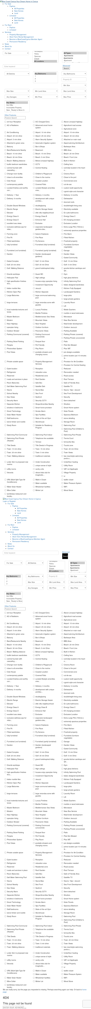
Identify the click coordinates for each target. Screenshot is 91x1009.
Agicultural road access (72, 125)
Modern (10, 320)
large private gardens (72, 299)
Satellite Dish (40, 386)
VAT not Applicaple (71, 469)
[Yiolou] (45, 54)
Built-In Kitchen (69, 160)
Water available (41, 483)
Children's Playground (43, 173)
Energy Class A (12, 216)
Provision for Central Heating (74, 365)
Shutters (67, 404)
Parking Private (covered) (73, 334)
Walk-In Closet (40, 479)
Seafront (38, 397)
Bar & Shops (40, 146)
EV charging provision (72, 220)
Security (67, 397)
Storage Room (69, 422)
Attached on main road (72, 139)
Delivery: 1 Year (13, 195)
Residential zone (41, 375)
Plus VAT (67, 348)
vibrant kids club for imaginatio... (42, 473)
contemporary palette (15, 184)
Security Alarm (12, 400)
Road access (69, 375)
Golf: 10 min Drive (42, 261)
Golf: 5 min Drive (70, 264)
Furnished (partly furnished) (45, 250)
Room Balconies (13, 383)
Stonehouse (39, 422)
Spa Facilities (40, 414)
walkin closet (68, 479)
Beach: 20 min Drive (71, 153)
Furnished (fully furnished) (45, 244)
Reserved (10, 375)
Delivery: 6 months (71, 195)
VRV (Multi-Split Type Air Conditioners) (16, 480)
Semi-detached (69, 400)
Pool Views (11, 352)
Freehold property (70, 241)
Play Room (39, 348)
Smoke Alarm (40, 411)
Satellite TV (68, 386)
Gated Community (70, 257)
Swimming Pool (69, 425)
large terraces (12, 302)
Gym (65, 274)
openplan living (12, 327)
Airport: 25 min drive (43, 136)
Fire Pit (9, 237)
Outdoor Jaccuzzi (70, 327)
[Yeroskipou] (45, 51)
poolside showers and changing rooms (43, 353)
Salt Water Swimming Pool (17, 386)
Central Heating (41, 168)
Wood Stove (68, 490)
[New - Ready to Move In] (17, 110)
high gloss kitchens (71, 277)
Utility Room (68, 465)
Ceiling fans (68, 164)
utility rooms (11, 469)
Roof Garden (40, 379)
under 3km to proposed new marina (17, 463)
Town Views (68, 452)
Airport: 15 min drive (71, 132)
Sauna (9, 390)
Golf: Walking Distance (15, 268)
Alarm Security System (43, 139)
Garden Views (69, 254)
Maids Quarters (69, 309)
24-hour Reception (14, 121)
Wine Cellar (11, 490)
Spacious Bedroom (71, 414)
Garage (67, 250)
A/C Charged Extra (42, 121)
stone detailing (69, 418)
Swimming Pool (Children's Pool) (74, 430)
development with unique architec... (44, 199)
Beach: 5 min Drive (42, 157)
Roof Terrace (69, 379)
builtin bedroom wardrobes (17, 164)
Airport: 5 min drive (14, 139)
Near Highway (12, 323)
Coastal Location (41, 181)
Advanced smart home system (43, 126)
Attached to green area (15, 143)
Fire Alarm (68, 234)
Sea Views (11, 397)
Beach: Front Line (70, 157)
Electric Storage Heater (44, 209)
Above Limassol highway (73, 121)
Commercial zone (70, 181)
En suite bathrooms (71, 212)
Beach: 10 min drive (14, 153)
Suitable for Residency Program (43, 426)
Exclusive (38, 223)
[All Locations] (45, 61)
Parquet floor (40, 341)
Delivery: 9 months (14, 198)
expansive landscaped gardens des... (43, 228)
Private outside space (15, 361)
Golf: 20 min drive (13, 264)
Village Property (70, 472)
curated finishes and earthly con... (17, 189)
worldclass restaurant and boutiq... (16, 495)
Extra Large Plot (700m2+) (74, 227)
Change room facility (14, 173)
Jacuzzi (38, 288)
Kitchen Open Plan (14, 292)
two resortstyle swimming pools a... (73, 457)
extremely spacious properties (75, 230)
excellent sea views (14, 223)
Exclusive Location (71, 223)
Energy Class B (41, 216)
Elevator (10, 212)
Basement (39, 150)
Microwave (68, 316)
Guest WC (39, 274)
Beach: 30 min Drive (14, 157)
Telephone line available (44, 438)
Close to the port (70, 177)
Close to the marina (42, 177)
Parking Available (70, 331)
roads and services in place (17, 379)
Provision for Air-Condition (73, 361)
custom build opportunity (73, 188)
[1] (45, 76)
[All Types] (75, 53)
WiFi (65, 486)
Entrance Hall (40, 220)
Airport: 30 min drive (71, 136)
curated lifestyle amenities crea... (45, 189)
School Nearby (12, 393)
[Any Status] (17, 102)
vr (64, 476)
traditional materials (42, 456)
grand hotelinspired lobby (44, 268)
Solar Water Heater (14, 414)
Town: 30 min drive (14, 452)
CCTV (37, 164)
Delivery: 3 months (42, 195)
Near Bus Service (70, 320)
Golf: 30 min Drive (42, 264)
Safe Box (38, 383)
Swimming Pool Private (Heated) (15, 439)
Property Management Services (43, 362)
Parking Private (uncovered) (74, 338)
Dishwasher (68, 198)
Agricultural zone (70, 129)
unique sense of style (43, 465)
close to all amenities (15, 177)
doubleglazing (40, 205)
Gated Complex (13, 261)
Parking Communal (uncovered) (42, 335)
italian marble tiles (13, 288)
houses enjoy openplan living (46, 281)
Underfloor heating (71, 462)
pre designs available (72, 352)
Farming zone (12, 234)
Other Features (10, 115)
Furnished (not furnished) (16, 250)
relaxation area (41, 372)
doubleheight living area (73, 205)
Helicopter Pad (12, 277)
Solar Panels (68, 411)
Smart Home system (71, 407)
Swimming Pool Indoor (43, 435)
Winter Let (39, 490)
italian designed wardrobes (74, 284)
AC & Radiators (12, 125)
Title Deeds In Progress (44, 445)
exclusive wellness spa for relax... (16, 228)
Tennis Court (68, 438)
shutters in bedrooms (15, 407)
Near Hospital (40, 323)
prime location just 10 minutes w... (75, 356)
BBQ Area (67, 150)
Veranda (10, 472)
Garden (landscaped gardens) (43, 255)
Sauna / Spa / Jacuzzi (72, 390)
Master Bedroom (13, 316)
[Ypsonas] (45, 56)
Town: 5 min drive (42, 452)
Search (66, 68)
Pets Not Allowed (70, 345)
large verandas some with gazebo (45, 303)
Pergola (10, 345)
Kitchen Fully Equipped (72, 288)
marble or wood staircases (74, 313)
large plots (68, 295)
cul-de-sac (68, 184)
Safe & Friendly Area (71, 383)
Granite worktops (13, 274)
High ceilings (40, 277)
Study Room (11, 425)
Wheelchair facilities (42, 486)
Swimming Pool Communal (17, 435)
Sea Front (39, 393)
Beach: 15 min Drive (43, 153)
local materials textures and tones (17, 310)
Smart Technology (14, 411)
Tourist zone (68, 445)
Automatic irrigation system (45, 143)
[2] (45, 78)
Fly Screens (39, 241)
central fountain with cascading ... (14, 169)
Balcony (10, 146)
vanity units (39, 469)
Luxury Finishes (41, 309)
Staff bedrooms (12, 418)
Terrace (38, 442)
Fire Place (39, 237)
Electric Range (12, 209)
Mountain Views (41, 320)
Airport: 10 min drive (43, 132)
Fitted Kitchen (69, 237)
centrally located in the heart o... (74, 169)
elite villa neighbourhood (44, 212)
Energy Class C (69, 216)
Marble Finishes (41, 313)
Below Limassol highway (44, 160)
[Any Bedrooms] (45, 73)
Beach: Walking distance (16, 160)
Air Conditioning (13, 132)
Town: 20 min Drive (71, 449)
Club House (11, 181)
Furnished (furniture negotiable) (71, 245)
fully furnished (12, 244)
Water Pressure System (73, 483)
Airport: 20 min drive (14, 136)
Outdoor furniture (41, 327)
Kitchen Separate (41, 292)
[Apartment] (75, 60)
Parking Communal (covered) (18, 334)
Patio (66, 341)
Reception (39, 368)
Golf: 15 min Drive (70, 261)
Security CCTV (40, 400)
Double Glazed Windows (16, 205)
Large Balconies (13, 295)
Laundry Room (69, 302)
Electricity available (71, 209)
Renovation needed (71, 372)
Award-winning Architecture (74, 143)
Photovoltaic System (14, 348)
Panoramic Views (41, 331)
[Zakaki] (45, 59)
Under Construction (42, 462)
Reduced (67, 368)
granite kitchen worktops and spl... (74, 269)
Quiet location (12, 368)
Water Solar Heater (14, 486)
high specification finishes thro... (16, 282)
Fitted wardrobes (13, 241)
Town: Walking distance (16, 456)
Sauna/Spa (39, 390)
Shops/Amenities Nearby (44, 404)
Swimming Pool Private (72, 435)
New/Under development (73, 323)
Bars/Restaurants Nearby (16, 150)
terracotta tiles (69, 442)
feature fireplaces (41, 234)
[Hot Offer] (17, 105)
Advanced (66, 65)
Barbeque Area (69, 146)
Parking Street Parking (15, 341)
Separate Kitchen (13, 404)
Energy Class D (13, 220)
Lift (65, 306)
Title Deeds (11, 445)
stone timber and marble (16, 422)
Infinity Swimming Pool (72, 281)
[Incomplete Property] (17, 107)
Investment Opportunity (44, 284)
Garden (10, 254)
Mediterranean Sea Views (45, 316)
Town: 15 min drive (42, 449)
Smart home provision (43, 407)
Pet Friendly (39, 345)
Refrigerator (11, 372)
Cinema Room (69, 173)
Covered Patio (40, 184)
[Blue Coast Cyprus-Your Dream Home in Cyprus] (19, 1)
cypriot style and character (74, 191)
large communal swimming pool (45, 296)
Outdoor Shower (13, 331)
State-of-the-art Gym (43, 418)
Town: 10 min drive (14, 449)
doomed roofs (69, 202)
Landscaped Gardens (72, 292)
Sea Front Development (73, 393)
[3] (45, 81)
